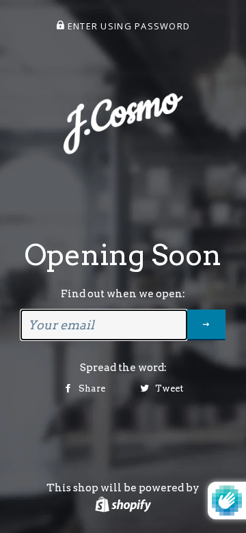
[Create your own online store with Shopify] (123, 503)
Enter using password (127, 26)
